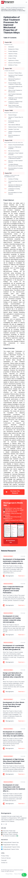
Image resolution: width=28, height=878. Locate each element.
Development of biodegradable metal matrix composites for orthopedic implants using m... (14, 561)
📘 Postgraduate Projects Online (10, 849)
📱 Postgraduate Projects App (9, 844)
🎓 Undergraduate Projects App (10, 842)
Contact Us (4, 862)
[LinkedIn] (6, 824)
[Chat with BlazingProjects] (24, 875)
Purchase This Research (15, 492)
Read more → (21, 575)
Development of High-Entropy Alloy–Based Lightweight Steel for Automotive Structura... (13, 761)
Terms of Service (6, 858)
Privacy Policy (5, 855)
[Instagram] (3, 824)
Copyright (3, 860)
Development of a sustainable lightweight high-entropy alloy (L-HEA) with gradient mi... (13, 647)
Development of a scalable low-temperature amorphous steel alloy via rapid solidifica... (14, 734)
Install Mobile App (11, 541)
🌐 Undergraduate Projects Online (10, 847)
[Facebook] (1, 824)
